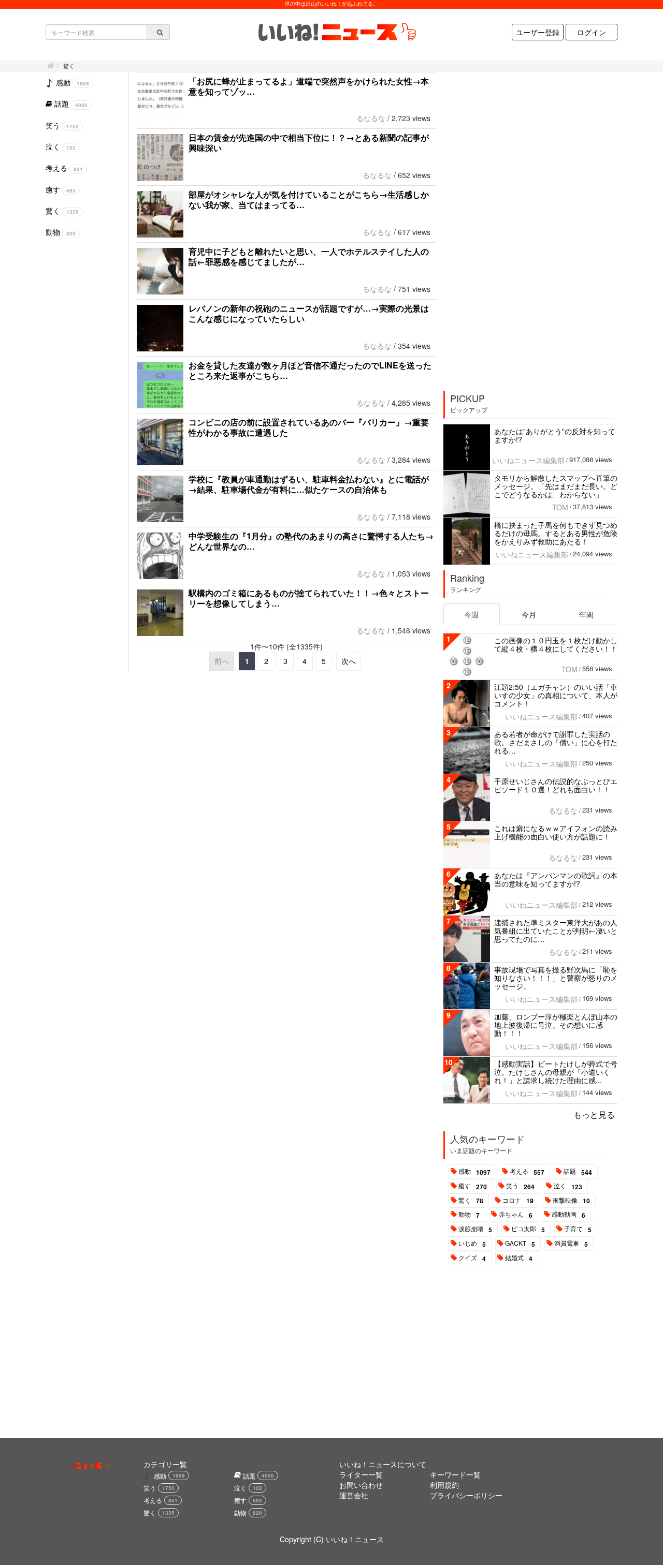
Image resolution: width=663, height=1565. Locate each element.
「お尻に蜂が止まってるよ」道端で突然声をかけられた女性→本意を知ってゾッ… (309, 86)
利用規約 (444, 1485)
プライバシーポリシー (466, 1495)
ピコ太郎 (528, 1229)
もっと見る (594, 1114)
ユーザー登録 (537, 32)
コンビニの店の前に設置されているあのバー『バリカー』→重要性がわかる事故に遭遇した (309, 427)
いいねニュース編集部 (528, 460)
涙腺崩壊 (475, 1229)
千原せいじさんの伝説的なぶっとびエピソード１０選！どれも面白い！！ (555, 785)
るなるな (370, 118)
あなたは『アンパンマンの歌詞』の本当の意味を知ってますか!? (555, 879)
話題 (578, 1172)
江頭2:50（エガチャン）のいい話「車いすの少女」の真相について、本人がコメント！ (555, 695)
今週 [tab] (471, 614)
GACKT (520, 1243)
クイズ (472, 1258)
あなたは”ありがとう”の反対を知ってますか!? (554, 435)
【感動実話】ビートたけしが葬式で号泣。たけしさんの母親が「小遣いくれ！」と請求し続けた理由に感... (555, 1071)
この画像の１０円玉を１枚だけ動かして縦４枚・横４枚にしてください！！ (555, 644)
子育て (578, 1229)
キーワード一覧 (455, 1474)
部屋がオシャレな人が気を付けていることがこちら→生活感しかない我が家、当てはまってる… (309, 199)
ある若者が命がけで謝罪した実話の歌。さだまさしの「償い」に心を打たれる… (555, 742)
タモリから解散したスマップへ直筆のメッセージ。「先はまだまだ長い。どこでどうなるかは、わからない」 (555, 486)
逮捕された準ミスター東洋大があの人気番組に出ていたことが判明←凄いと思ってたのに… (555, 930)
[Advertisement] (521, 227)
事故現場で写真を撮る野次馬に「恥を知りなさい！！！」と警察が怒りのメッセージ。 (555, 977)
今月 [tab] (529, 614)
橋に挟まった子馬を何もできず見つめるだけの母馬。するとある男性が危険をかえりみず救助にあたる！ (555, 533)
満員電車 (571, 1243)
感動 (474, 1172)
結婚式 (518, 1258)
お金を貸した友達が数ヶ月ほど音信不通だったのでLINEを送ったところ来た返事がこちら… (310, 370)
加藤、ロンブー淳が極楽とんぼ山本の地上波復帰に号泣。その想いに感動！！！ (555, 1024)
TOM (560, 507)
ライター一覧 (361, 1474)
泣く (568, 1186)
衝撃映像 (571, 1200)
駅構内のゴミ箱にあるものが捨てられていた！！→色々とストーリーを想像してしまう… (309, 598)
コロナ (518, 1200)
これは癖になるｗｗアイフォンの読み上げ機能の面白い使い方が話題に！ (555, 832)
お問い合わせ (361, 1485)
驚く (470, 1200)
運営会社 (353, 1495)
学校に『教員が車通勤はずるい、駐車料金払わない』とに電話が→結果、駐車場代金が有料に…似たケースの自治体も (309, 484)
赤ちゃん (515, 1214)
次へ (348, 661)
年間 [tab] (586, 614)
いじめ (472, 1243)
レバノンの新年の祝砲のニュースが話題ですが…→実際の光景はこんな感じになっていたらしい (309, 313)
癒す (472, 1186)
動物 (469, 1214)
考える (527, 1172)
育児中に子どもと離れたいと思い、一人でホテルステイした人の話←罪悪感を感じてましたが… (309, 256)
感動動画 (568, 1214)
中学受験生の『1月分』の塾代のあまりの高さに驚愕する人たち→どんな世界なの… (311, 541)
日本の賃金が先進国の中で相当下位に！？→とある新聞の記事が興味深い (309, 142)
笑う (520, 1186)
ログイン (591, 32)
